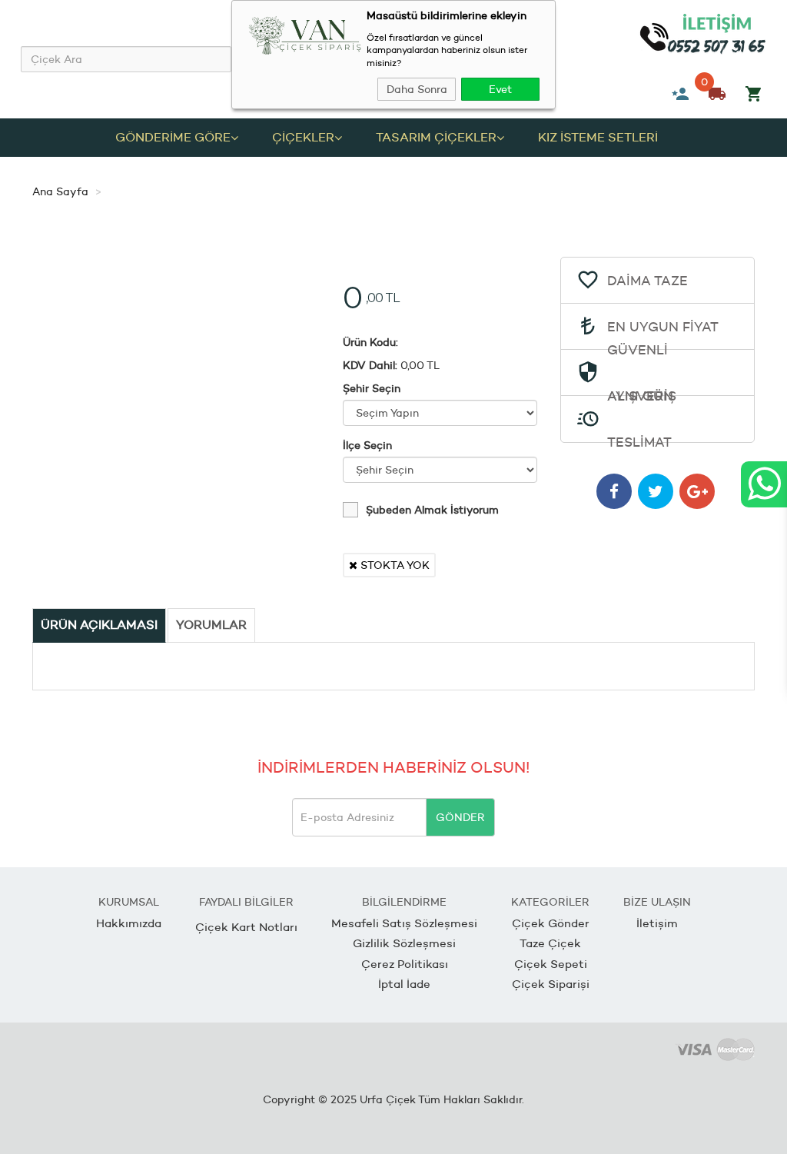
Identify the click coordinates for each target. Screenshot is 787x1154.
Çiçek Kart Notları (246, 927)
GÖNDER (460, 817)
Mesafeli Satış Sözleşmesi (404, 923)
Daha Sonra (417, 89)
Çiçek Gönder (550, 923)
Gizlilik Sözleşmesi (404, 943)
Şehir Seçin (371, 388)
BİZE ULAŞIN (657, 902)
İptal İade (404, 983)
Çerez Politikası (404, 963)
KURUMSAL (128, 902)
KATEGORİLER (550, 902)
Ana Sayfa (60, 191)
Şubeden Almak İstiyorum (432, 510)
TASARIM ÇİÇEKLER (436, 137)
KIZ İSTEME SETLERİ (598, 137)
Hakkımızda (128, 923)
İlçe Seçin (367, 445)
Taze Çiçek (550, 943)
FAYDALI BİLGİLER (246, 902)
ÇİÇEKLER (303, 137)
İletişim (657, 923)
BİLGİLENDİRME (404, 902)
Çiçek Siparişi (550, 983)
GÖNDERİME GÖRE (173, 137)
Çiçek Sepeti (550, 963)
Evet (500, 89)
